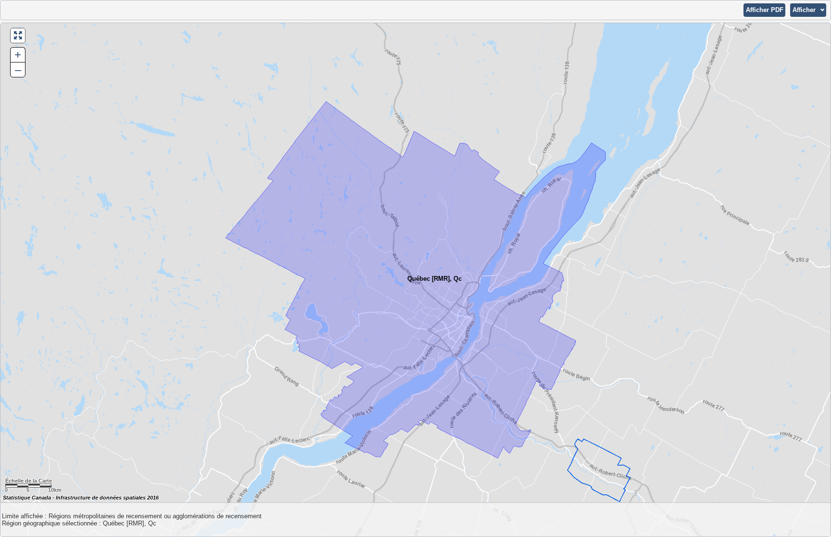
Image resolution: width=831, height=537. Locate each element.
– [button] (18, 69)
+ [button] (17, 54)
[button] (764, 10)
